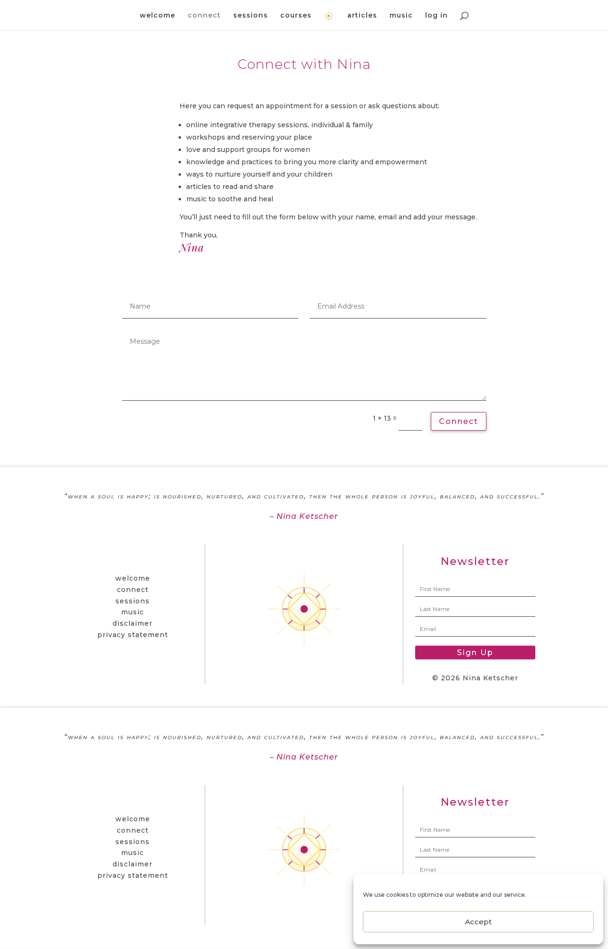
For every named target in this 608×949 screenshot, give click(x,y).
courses (296, 15)
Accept (478, 921)
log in (436, 15)
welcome (157, 15)
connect (204, 15)
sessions (250, 15)
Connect (458, 421)
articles (362, 15)
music (401, 15)
